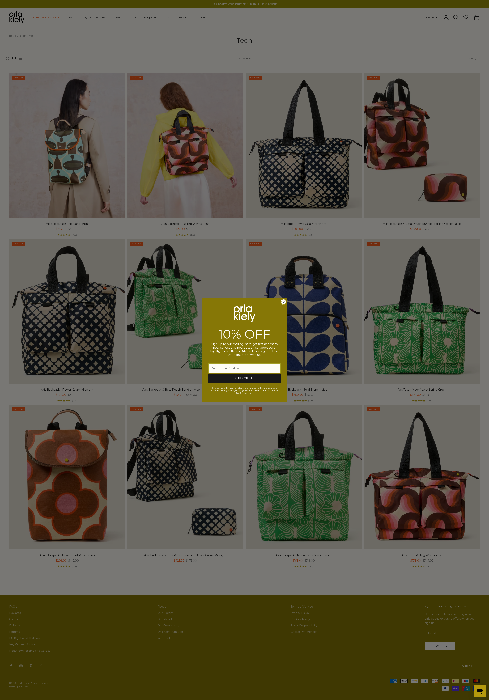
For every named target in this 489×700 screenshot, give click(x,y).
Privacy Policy (248, 393)
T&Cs (237, 393)
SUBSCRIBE (245, 378)
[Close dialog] (283, 302)
